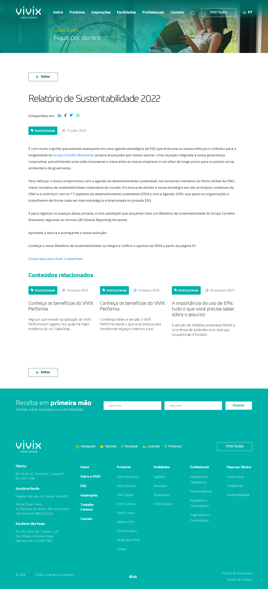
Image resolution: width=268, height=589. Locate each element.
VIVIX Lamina (126, 504)
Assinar (239, 405)
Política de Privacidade (237, 573)
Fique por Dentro (239, 467)
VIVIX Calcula (163, 504)
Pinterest (175, 446)
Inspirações (100, 12)
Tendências (235, 486)
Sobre (58, 12)
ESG (83, 486)
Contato (177, 12)
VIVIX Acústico (127, 531)
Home (84, 467)
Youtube (111, 446)
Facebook (131, 446)
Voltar (45, 76)
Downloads (162, 495)
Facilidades (126, 12)
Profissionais (153, 12)
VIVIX (29, 575)
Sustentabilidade (238, 495)
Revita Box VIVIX (128, 540)
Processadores (201, 491)
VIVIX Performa (127, 477)
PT (250, 12)
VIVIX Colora (125, 513)
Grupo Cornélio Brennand (73, 155)
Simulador (161, 486)
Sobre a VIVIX (90, 476)
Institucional (235, 477)
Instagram (88, 446)
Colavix (122, 549)
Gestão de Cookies (239, 579)
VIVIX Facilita (218, 12)
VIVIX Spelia (125, 495)
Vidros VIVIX (125, 522)
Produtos (77, 12)
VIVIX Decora (126, 486)
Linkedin (154, 446)
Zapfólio (159, 477)
